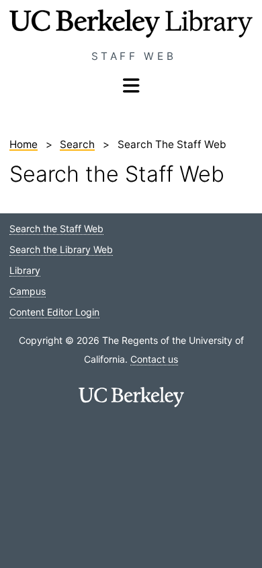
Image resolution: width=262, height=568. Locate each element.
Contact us (154, 359)
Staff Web (134, 56)
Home (23, 144)
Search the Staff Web (56, 228)
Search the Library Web (61, 249)
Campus (27, 291)
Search (77, 144)
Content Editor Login (54, 312)
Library (24, 270)
